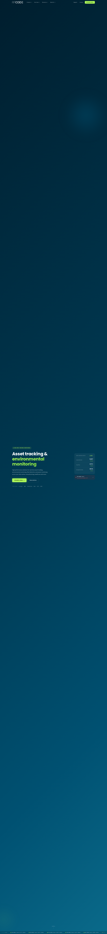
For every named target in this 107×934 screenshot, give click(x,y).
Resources (44, 2)
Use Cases (36, 2)
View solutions (33, 480)
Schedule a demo (18, 480)
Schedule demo (89, 2)
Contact (81, 2)
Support (75, 2)
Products (29, 2)
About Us (52, 2)
